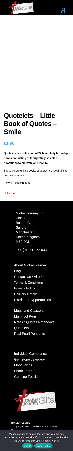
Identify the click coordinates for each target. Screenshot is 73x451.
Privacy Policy (24, 288)
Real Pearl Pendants (29, 333)
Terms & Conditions (28, 282)
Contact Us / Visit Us (29, 277)
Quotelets (21, 328)
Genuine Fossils (26, 377)
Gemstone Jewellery (29, 359)
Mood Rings (23, 365)
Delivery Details (25, 294)
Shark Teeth (23, 371)
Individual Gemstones (30, 353)
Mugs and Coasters (29, 310)
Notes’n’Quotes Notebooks (34, 322)
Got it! (27, 446)
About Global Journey (30, 265)
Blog (17, 271)
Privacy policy (43, 446)
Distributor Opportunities (32, 300)
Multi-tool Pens (25, 316)
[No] (68, 440)
